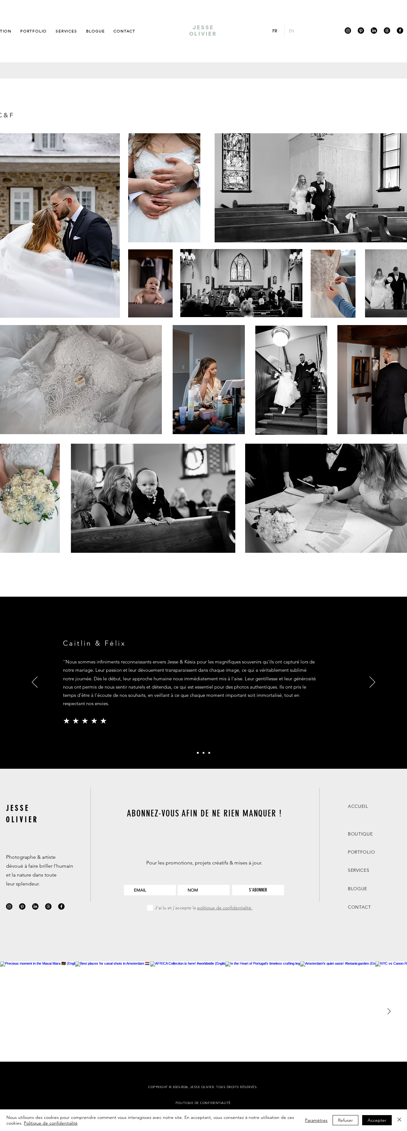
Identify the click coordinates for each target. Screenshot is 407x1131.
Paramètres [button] (316, 1120)
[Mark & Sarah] (209, 753)
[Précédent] (35, 683)
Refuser (345, 1120)
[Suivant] (372, 683)
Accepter (377, 1120)
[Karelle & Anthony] (203, 753)
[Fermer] (399, 1120)
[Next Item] (389, 1012)
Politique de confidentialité (51, 1123)
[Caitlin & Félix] (198, 753)
